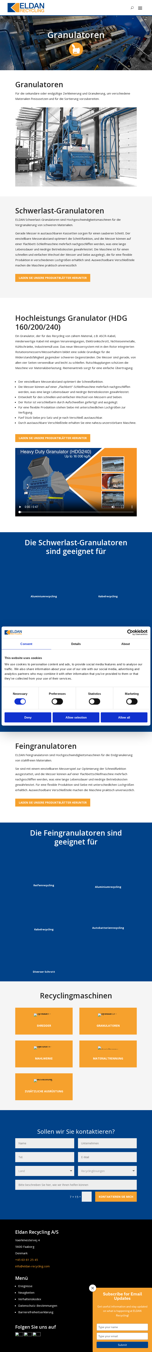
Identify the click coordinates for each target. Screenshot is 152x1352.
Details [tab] (76, 644)
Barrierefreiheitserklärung (35, 1312)
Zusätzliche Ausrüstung (44, 1091)
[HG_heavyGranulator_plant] (76, 185)
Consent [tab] (26, 644)
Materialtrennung (108, 1058)
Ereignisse (25, 1286)
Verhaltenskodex (29, 1299)
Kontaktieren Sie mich (116, 1197)
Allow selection (76, 717)
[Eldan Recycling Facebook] (19, 1335)
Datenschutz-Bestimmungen (37, 1306)
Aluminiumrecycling (44, 596)
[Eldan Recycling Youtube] (37, 1335)
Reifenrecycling (43, 885)
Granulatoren (108, 1025)
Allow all (124, 717)
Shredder (44, 1025)
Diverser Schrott (44, 971)
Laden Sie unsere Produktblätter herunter (53, 278)
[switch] (57, 701)
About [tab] (125, 644)
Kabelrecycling (108, 596)
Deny (27, 717)
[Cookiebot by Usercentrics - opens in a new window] (130, 632)
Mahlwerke (44, 1058)
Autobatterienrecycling (108, 928)
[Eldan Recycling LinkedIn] (28, 1335)
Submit (122, 1345)
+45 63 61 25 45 (26, 1260)
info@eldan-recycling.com (32, 1266)
